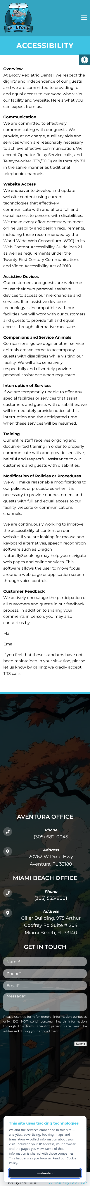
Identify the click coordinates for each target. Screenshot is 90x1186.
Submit (80, 1043)
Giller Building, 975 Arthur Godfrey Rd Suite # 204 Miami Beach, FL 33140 (51, 925)
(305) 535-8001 (50, 898)
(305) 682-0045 (51, 836)
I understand (45, 1173)
